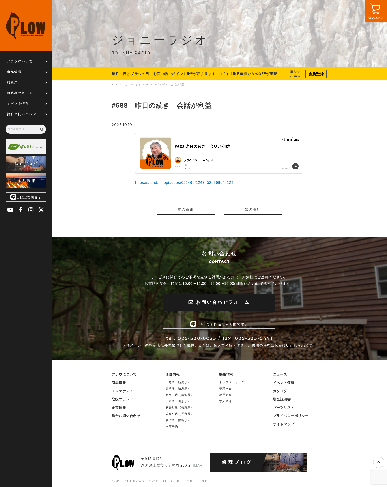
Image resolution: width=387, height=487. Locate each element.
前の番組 (186, 209)
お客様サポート (20, 92)
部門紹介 (225, 395)
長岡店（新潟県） (178, 388)
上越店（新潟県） (178, 382)
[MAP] (198, 465)
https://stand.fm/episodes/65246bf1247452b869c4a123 (184, 183)
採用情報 (226, 374)
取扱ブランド (122, 399)
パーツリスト (284, 407)
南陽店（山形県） (178, 401)
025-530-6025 (197, 338)
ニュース (280, 374)
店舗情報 (173, 374)
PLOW (26, 25)
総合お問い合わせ (21, 114)
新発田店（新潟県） (180, 395)
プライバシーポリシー (291, 416)
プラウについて (20, 61)
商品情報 (14, 71)
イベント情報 (18, 103)
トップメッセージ (231, 382)
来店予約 (172, 426)
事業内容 (225, 388)
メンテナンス (122, 391)
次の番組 (253, 209)
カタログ (280, 391)
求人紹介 (225, 401)
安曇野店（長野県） (180, 407)
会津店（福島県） (178, 420)
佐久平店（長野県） (180, 414)
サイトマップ (284, 424)
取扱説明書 (282, 399)
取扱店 (12, 82)
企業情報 (119, 407)
